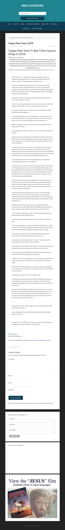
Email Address (32, 430)
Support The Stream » (17, 314)
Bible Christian (32, 6)
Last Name (12, 424)
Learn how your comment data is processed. (41, 403)
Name (10, 375)
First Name (32, 418)
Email (10, 382)
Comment (11, 359)
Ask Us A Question (32, 18)
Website (10, 389)
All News (17, 347)
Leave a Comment (52, 46)
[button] (13, 340)
